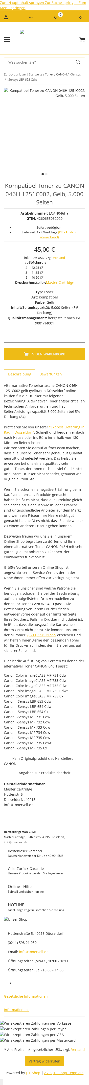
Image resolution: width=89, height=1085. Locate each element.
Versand (59, 257)
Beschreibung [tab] (19, 374)
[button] (31, 17)
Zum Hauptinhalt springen (22, 2)
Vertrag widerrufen (44, 1061)
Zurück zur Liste (15, 74)
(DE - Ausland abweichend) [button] (58, 234)
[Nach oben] (1, 1082)
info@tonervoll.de (33, 951)
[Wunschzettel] (81, 17)
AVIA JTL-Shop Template (64, 1072)
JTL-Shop (33, 1072)
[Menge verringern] (8, 337)
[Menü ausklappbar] (7, 40)
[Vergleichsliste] (56, 17)
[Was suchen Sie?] (80, 62)
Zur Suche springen (62, 2)
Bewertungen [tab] (51, 374)
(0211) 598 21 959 (41, 635)
